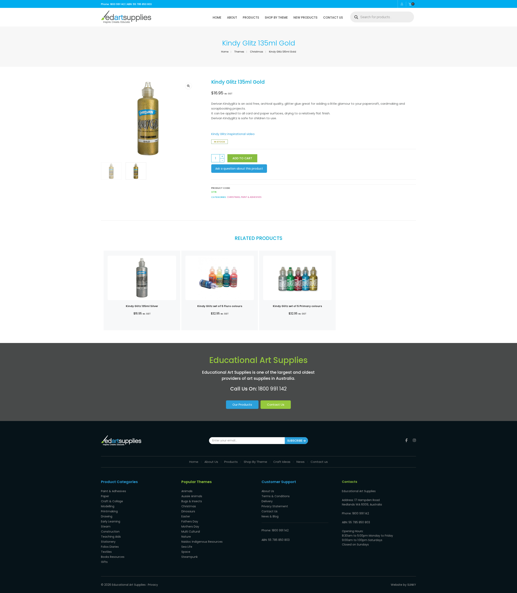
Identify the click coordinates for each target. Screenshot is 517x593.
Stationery (108, 542)
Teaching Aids (111, 537)
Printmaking (109, 511)
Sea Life (186, 547)
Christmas (256, 51)
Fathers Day (189, 521)
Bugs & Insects (191, 501)
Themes (239, 51)
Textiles (106, 552)
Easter (185, 516)
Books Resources (112, 557)
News (300, 462)
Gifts (104, 562)
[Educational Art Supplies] (126, 22)
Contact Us (275, 404)
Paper (105, 496)
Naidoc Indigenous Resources (202, 542)
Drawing (106, 516)
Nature (186, 537)
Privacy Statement (275, 506)
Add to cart (242, 158)
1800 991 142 (272, 388)
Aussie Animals (191, 496)
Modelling (107, 506)
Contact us (319, 462)
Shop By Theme (255, 462)
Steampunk (189, 557)
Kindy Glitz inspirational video (233, 134)
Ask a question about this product (239, 169)
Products (231, 462)
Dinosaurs (188, 511)
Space (185, 552)
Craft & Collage (112, 501)
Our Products (242, 404)
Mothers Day (190, 526)
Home (224, 51)
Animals (186, 491)
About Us (211, 462)
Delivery (267, 501)
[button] (188, 86)
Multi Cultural (190, 532)
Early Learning (110, 521)
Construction (110, 532)
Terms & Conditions (276, 496)
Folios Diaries (110, 547)
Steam (105, 526)
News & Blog (270, 516)
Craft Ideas (281, 462)
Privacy (153, 585)
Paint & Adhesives (251, 197)
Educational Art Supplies (129, 585)
